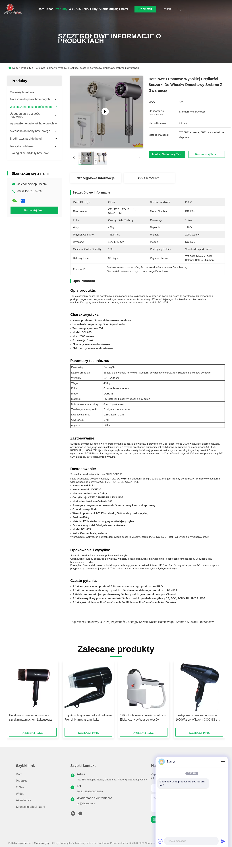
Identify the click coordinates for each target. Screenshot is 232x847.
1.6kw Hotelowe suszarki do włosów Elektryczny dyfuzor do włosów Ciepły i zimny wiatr (143, 718)
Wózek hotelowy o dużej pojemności (101, 621)
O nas (49, 8)
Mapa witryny (41, 843)
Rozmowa (145, 8)
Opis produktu (149, 178)
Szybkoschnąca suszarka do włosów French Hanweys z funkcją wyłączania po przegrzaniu (88, 718)
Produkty (61, 8)
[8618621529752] (80, 814)
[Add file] (160, 841)
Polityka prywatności (19, 843)
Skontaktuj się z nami (113, 8)
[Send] (223, 841)
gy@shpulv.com (86, 803)
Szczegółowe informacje (96, 178)
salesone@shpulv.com (32, 184)
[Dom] (12, 9)
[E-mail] (23, 200)
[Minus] (223, 761)
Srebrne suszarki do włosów (195, 621)
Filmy (94, 8)
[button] (13, 695)
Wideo (20, 793)
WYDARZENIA (79, 8)
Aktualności (23, 800)
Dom (41, 8)
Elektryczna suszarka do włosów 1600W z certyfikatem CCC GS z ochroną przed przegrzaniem (196, 718)
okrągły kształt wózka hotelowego (151, 621)
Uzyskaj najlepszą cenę (166, 154)
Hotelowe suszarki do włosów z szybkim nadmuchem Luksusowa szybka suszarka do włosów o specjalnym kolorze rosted (30, 718)
